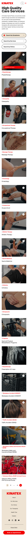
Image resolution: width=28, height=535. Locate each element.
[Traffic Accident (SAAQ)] (14, 409)
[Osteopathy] (14, 87)
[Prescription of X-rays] (14, 355)
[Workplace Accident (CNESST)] (14, 382)
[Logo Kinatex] (7, 3)
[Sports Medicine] (14, 247)
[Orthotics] (14, 274)
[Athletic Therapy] (14, 221)
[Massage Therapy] (14, 141)
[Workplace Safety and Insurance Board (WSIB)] (14, 435)
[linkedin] (15, 520)
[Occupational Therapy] (14, 114)
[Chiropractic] (14, 301)
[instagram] (12, 520)
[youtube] (18, 520)
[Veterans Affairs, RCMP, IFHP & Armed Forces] (14, 465)
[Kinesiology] (14, 167)
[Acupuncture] (14, 194)
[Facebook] (9, 520)
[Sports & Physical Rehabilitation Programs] (14, 327)
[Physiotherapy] (14, 61)
